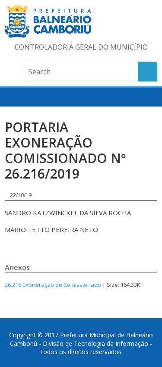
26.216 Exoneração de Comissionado (53, 285)
